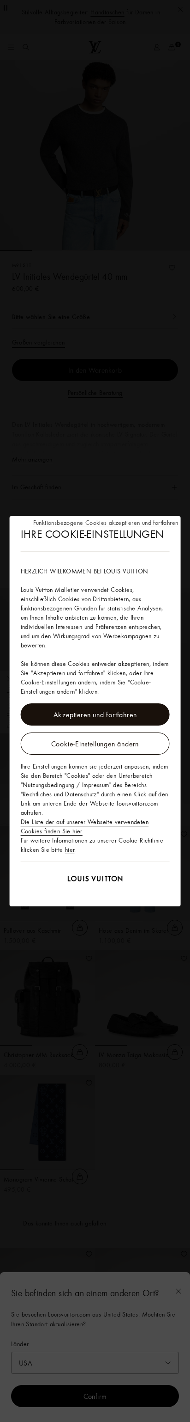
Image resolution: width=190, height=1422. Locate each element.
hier (70, 849)
